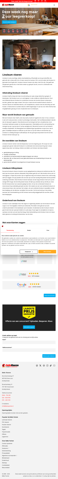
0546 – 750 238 (6, 395)
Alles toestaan (47, 251)
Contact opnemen (7, 443)
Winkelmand (5, 458)
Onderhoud (5, 460)
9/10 (29, 276)
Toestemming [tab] (10, 230)
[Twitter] (40, 365)
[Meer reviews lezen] (22, 274)
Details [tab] (29, 230)
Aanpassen (28, 251)
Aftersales (5, 446)
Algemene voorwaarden (9, 455)
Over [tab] (48, 230)
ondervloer (38, 476)
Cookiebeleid (5, 465)
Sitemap (4, 463)
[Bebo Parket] (8, 5)
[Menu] (54, 5)
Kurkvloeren (5, 427)
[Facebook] (37, 365)
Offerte (4, 434)
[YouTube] (54, 365)
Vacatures (5, 448)
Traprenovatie (6, 432)
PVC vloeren (5, 422)
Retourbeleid (5, 467)
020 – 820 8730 (6, 397)
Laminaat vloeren (7, 420)
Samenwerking (6, 451)
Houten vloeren (6, 424)
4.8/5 (29, 286)
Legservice (5, 436)
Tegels (4, 429)
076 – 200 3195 (6, 400)
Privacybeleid (6, 453)
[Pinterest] (44, 365)
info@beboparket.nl (7, 406)
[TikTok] (50, 365)
